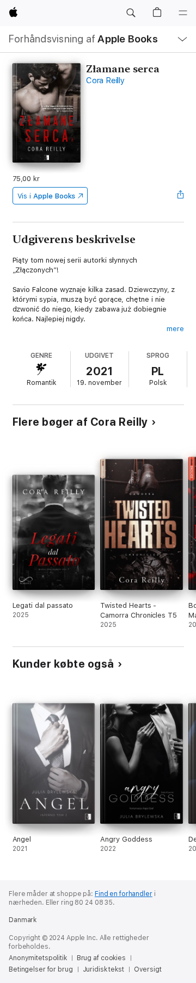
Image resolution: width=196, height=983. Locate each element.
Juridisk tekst (103, 969)
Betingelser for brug (41, 969)
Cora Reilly (105, 80)
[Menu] (183, 13)
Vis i (46, 196)
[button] (131, 13)
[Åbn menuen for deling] (180, 195)
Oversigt (148, 969)
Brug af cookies (101, 958)
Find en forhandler (123, 894)
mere (175, 329)
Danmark (22, 920)
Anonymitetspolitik (38, 958)
